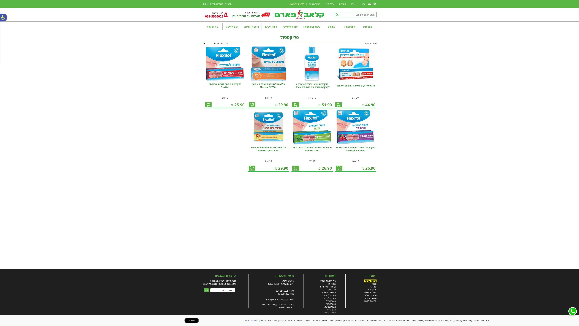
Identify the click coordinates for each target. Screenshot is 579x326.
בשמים (331, 26)
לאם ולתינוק (232, 26)
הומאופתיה (349, 26)
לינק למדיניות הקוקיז (254, 320)
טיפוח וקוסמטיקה (311, 26)
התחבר (228, 4)
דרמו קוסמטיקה (290, 26)
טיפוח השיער (271, 26)
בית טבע (367, 26)
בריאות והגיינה (251, 26)
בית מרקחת (212, 26)
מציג (226, 43)
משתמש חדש (217, 4)
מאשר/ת (191, 320)
